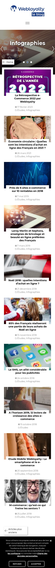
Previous (1, 52)
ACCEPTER (36, 564)
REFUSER (17, 564)
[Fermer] (51, 541)
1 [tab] (24, 62)
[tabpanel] (27, 52)
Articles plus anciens (15, 531)
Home (9, 62)
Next (53, 52)
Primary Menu (27, 23)
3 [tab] (31, 62)
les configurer (14, 553)
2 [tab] (27, 62)
